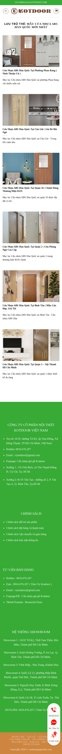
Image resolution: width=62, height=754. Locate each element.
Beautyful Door (33, 602)
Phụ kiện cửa (20, 742)
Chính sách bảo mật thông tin (22, 540)
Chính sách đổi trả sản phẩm (21, 522)
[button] (5, 11)
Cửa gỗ (31, 737)
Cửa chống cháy (42, 739)
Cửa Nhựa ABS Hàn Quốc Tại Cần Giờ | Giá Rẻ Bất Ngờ (30, 131)
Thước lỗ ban (31, 744)
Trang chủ (18, 737)
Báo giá (34, 742)
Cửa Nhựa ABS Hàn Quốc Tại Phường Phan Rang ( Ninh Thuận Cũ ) (30, 72)
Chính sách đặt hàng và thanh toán (25, 528)
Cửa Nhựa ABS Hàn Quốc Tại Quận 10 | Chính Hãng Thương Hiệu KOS (30, 189)
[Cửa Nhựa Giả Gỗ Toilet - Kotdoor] (31, 11)
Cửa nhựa (44, 737)
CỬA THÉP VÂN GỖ (19, 739)
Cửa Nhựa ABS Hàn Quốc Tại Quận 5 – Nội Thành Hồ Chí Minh (29, 366)
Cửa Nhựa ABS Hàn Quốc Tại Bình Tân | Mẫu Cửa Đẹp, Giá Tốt (29, 307)
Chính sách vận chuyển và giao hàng (26, 534)
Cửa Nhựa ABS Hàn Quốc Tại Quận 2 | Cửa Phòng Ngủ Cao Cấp (29, 248)
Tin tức (46, 742)
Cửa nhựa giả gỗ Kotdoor (36, 596)
